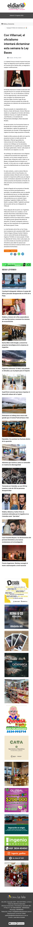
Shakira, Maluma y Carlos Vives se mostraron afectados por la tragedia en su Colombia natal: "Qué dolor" (15, 514)
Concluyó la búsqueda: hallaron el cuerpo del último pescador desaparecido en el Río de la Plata (16, 293)
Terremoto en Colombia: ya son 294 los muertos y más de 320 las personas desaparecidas (14, 488)
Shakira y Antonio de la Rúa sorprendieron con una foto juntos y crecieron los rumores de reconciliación (16, 319)
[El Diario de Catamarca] (16, 6)
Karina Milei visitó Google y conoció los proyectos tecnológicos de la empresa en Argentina (15, 345)
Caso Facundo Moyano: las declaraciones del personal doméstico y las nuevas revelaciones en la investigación (16, 540)
